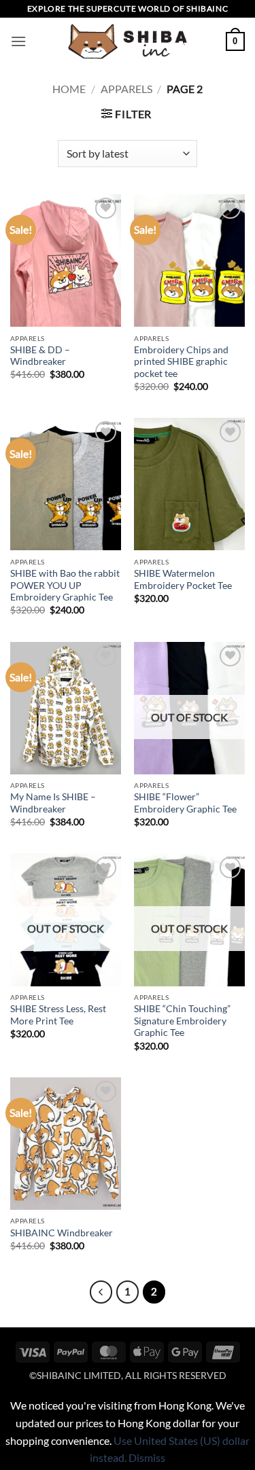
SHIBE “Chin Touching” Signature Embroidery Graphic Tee (182, 1020)
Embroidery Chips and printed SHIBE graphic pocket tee (181, 361)
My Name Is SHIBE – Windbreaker (53, 802)
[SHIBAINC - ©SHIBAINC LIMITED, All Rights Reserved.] (128, 41)
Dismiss (147, 1457)
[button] (18, 41)
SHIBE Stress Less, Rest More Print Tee (58, 1014)
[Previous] (101, 1292)
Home (69, 88)
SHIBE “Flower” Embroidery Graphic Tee (185, 802)
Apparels (126, 88)
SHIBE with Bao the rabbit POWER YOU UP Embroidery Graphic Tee (65, 585)
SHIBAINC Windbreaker (61, 1232)
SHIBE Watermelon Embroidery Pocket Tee (183, 579)
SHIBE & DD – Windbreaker (40, 356)
